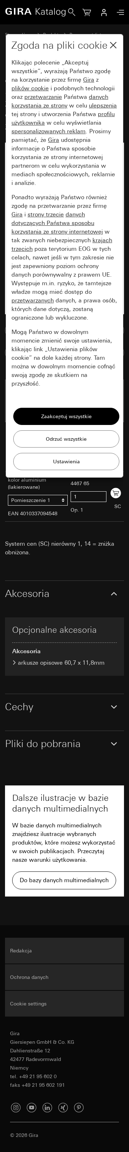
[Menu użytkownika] (104, 12)
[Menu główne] (118, 12)
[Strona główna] (36, 12)
